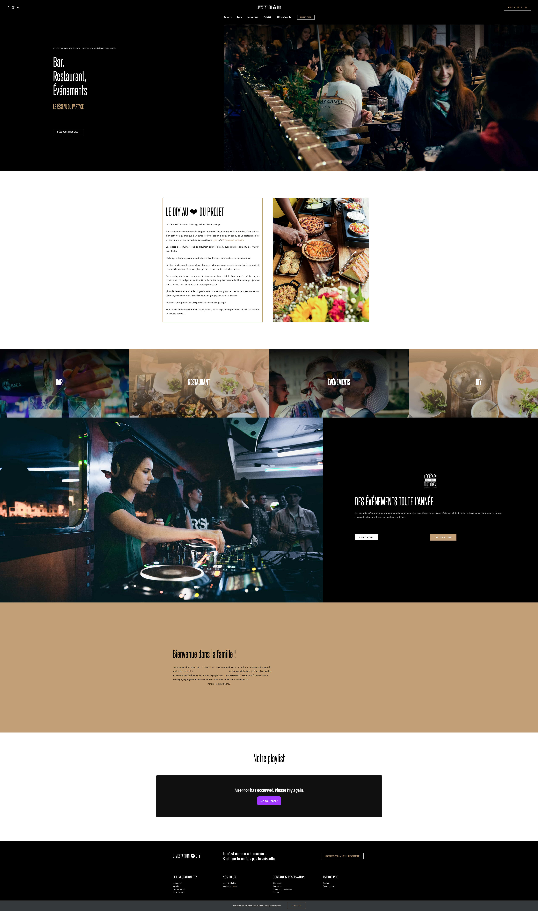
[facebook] (8, 7)
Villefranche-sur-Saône (233, 240)
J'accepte (296, 906)
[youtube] (18, 7)
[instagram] (13, 7)
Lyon (215, 240)
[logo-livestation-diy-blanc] (269, 6)
